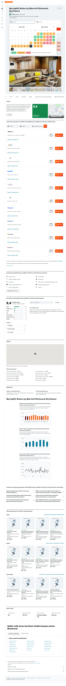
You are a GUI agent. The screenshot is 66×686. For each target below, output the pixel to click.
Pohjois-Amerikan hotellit (21, 677)
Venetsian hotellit (30, 644)
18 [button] (15, 43)
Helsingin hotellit (47, 641)
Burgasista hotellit (47, 646)
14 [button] (24, 40)
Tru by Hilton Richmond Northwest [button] (12, 532)
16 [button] (30, 40)
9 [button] (41, 37)
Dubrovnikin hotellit (31, 642)
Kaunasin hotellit (47, 644)
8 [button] (38, 37)
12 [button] (18, 40)
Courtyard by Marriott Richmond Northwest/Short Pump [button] (56, 591)
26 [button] (18, 46)
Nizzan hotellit (12, 642)
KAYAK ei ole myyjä (12, 666)
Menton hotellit (30, 646)
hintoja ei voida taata (36, 663)
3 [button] (12, 37)
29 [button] (27, 46)
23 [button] (30, 43)
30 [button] (31, 46)
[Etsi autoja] (2, 11)
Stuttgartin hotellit (13, 641)
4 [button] (15, 37)
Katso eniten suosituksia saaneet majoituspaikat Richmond (51, 574)
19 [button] (18, 43)
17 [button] (12, 43)
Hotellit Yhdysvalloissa (31, 677)
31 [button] (12, 49)
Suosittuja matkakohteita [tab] (13, 633)
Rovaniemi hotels (12, 651)
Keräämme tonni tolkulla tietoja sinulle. (16, 669)
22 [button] (27, 43)
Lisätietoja (60, 261)
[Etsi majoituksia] (2, 8)
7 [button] (24, 37)
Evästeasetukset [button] (9, 265)
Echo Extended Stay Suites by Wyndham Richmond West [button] (27, 532)
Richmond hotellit (46, 677)
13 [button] (21, 40)
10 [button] (12, 40)
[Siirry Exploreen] (2, 17)
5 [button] (18, 37)
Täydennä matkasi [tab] (25, 633)
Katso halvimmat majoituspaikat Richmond (55, 543)
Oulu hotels (29, 648)
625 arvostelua (21, 14)
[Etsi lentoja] (2, 6)
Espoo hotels (29, 650)
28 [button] (24, 46)
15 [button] (27, 40)
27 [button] (21, 46)
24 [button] (12, 46)
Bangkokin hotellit (30, 641)
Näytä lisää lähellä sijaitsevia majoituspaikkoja (54, 514)
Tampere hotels (47, 648)
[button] (2, 2)
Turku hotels (46, 650)
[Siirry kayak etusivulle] (9, 2)
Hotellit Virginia (39, 677)
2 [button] (41, 33)
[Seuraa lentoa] (2, 20)
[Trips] (2, 24)
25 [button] (15, 46)
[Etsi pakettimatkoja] (2, 14)
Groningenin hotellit (48, 642)
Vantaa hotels (12, 650)
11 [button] (15, 40)
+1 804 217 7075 (12, 18)
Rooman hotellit (12, 644)
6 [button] (21, 37)
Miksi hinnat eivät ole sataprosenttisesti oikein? (18, 671)
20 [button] (21, 43)
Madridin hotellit (12, 646)
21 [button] (24, 43)
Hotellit (14, 677)
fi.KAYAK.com (8, 677)
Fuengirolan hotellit (13, 648)
